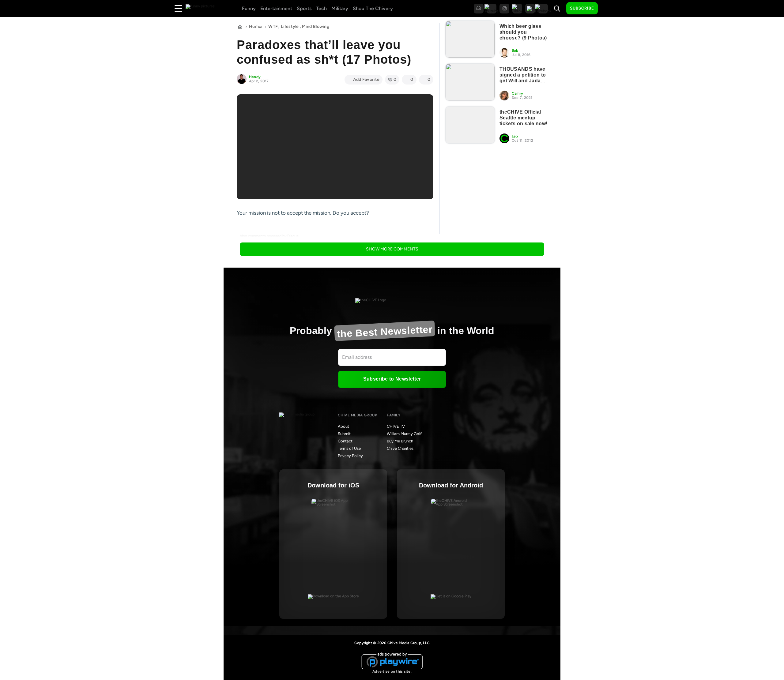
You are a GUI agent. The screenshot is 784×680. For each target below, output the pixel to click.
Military (339, 8)
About (343, 426)
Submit (344, 433)
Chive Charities (400, 448)
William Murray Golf (404, 433)
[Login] (608, 9)
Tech (321, 8)
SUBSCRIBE (582, 8)
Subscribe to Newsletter (392, 378)
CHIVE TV (396, 426)
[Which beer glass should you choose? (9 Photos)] (470, 39)
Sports (304, 8)
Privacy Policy (350, 455)
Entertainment (276, 8)
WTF (273, 26)
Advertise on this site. (392, 671)
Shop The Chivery (373, 8)
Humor (256, 26)
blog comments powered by (269, 236)
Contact (345, 441)
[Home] (240, 26)
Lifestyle (290, 26)
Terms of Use (349, 448)
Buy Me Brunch (400, 441)
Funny (249, 8)
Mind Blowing (315, 26)
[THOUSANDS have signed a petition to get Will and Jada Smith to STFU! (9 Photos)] (470, 82)
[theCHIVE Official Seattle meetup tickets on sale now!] (470, 125)
